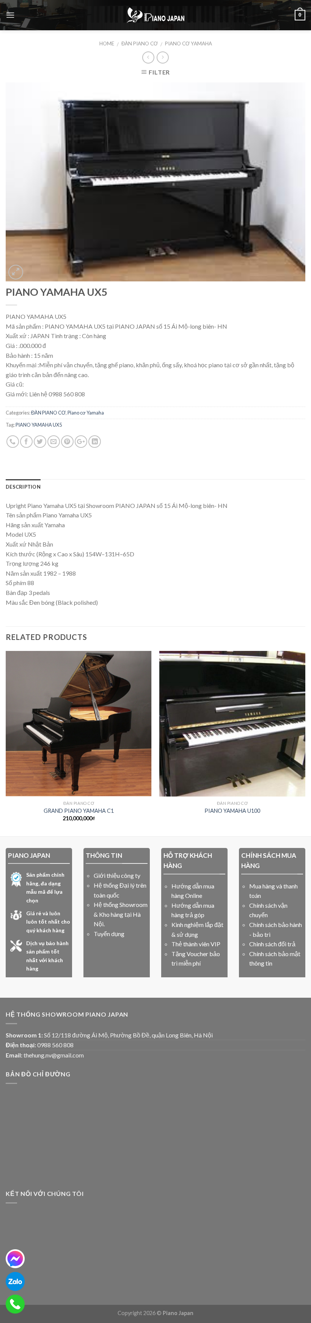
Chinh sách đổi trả (272, 943)
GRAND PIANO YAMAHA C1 (79, 810)
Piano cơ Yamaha (188, 43)
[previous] (6, 742)
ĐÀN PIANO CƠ (139, 43)
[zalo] (15, 1281)
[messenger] (15, 1258)
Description (23, 487)
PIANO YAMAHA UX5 (39, 425)
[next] (305, 742)
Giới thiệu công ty (117, 875)
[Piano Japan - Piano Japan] (155, 15)
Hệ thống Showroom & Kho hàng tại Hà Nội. (121, 914)
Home (106, 43)
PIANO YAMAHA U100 (232, 810)
